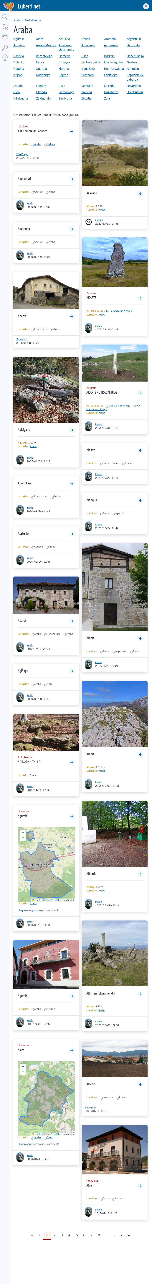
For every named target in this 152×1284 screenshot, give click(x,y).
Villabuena (20, 98)
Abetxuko (24, 228)
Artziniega (88, 45)
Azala (16, 20)
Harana (64, 69)
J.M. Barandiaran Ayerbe (118, 311)
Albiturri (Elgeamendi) (100, 993)
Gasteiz (132, 62)
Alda (89, 1185)
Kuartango (43, 75)
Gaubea (18, 69)
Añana (85, 39)
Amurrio (64, 39)
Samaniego (66, 92)
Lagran (63, 75)
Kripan (17, 75)
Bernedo (64, 56)
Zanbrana (65, 98)
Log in (22, 910)
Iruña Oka (88, 69)
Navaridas (134, 86)
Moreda (109, 86)
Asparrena (111, 45)
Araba (37, 144)
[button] (23, 832)
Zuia (107, 98)
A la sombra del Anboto (32, 131)
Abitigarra (24, 429)
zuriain (99, 220)
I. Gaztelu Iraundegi (119, 405)
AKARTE (91, 297)
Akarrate (91, 193)
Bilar (84, 56)
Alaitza (90, 449)
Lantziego (110, 75)
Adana (22, 620)
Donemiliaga (135, 56)
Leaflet (38, 900)
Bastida (18, 56)
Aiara (39, 39)
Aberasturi (24, 178)
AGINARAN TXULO (29, 761)
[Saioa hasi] (5, 51)
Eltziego (64, 62)
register (33, 910)
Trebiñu (86, 92)
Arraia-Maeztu (46, 45)
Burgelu (109, 56)
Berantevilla (44, 56)
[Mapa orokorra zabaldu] (5, 31)
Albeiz (90, 637)
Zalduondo (43, 98)
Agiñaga (23, 670)
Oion (16, 92)
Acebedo (23, 533)
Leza (62, 86)
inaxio (30, 203)
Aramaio (110, 39)
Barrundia (133, 45)
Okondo (41, 92)
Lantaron (87, 75)
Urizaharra (111, 92)
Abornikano (25, 483)
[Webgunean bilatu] (5, 21)
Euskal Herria (33, 20)
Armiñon (19, 45)
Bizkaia (51, 144)
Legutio (41, 86)
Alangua (91, 499)
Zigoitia (86, 98)
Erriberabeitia (90, 62)
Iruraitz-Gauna (114, 69)
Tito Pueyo (22, 154)
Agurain (18, 39)
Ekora (40, 62)
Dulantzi (18, 62)
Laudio (18, 86)
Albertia (91, 873)
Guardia (41, 69)
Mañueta (87, 86)
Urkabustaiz (135, 92)
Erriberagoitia (113, 62)
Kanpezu (133, 69)
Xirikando (21, 339)
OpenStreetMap (53, 900)
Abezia (22, 315)
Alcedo (90, 1084)
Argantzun (134, 39)
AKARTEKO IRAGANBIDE (102, 392)
